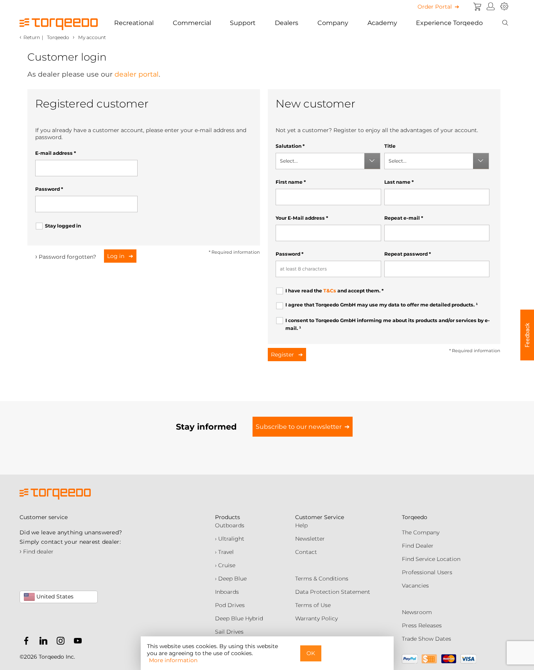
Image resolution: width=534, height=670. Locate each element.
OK (310, 653)
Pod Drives (230, 605)
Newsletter (310, 538)
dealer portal (137, 74)
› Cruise (225, 565)
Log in (116, 256)
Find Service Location (431, 559)
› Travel (224, 551)
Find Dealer (418, 545)
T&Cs (329, 291)
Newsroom (417, 612)
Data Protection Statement (332, 591)
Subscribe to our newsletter (299, 426)
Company (332, 23)
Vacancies (415, 585)
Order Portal (435, 6)
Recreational (134, 23)
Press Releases (422, 625)
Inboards (227, 591)
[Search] (505, 23)
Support (243, 23)
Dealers (286, 23)
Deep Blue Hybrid (239, 618)
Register (283, 354)
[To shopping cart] (477, 7)
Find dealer (37, 551)
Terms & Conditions (321, 578)
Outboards (229, 525)
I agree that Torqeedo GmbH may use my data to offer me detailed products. (381, 305)
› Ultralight (229, 538)
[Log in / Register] (491, 6)
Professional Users (427, 572)
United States (54, 596)
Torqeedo (58, 37)
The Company (420, 532)
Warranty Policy (316, 618)
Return (31, 37)
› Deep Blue (231, 578)
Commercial (192, 23)
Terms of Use (313, 605)
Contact (306, 551)
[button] (527, 335)
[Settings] (504, 6)
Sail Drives (229, 631)
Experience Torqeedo (449, 23)
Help (301, 525)
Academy (382, 23)
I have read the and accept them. (334, 291)
